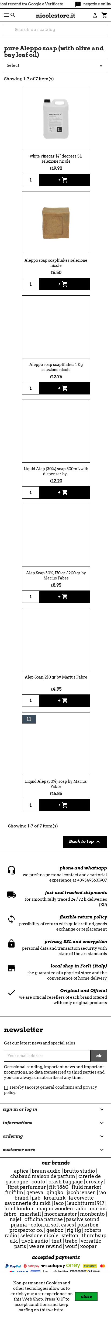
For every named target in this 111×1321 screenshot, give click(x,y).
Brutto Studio (79, 1171)
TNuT (56, 1241)
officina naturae (44, 1219)
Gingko (55, 1192)
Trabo (71, 1241)
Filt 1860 (58, 1187)
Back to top (85, 841)
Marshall (30, 1214)
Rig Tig (74, 1230)
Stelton (70, 1235)
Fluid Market (86, 1187)
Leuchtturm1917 (85, 1203)
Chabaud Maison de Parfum (42, 1176)
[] (104, 32)
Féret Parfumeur (27, 1187)
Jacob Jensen (81, 1192)
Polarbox (87, 1225)
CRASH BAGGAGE (65, 1181)
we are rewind (45, 1246)
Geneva (34, 1192)
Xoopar (88, 1246)
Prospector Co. (26, 1230)
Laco (59, 1203)
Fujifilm (14, 1192)
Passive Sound (82, 1219)
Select (55, 66)
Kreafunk (54, 1198)
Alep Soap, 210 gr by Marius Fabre (56, 677)
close (86, 1296)
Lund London (18, 1208)
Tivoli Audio (34, 1241)
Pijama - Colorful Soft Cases (42, 1225)
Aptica (21, 1171)
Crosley (94, 1181)
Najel (15, 1219)
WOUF (71, 1246)
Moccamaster (60, 1214)
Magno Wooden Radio (61, 1208)
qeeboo (55, 1230)
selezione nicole (39, 1235)
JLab (36, 1198)
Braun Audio (46, 1171)
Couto (38, 1181)
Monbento (92, 1214)
